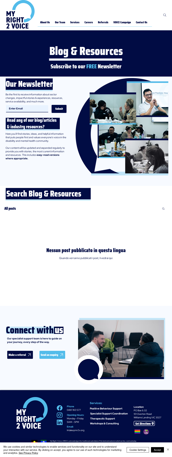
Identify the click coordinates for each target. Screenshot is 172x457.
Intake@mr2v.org (75, 430)
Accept (157, 449)
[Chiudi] (168, 449)
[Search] (164, 15)
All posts (10, 208)
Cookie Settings (138, 449)
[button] (163, 209)
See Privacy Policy (28, 452)
